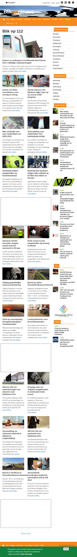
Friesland (56, 40)
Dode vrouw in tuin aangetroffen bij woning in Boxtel (38, 243)
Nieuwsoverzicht (4, 19)
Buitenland (54, 19)
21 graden (11, 2)
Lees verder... (22, 71)
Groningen (57, 46)
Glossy (34, 19)
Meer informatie (26, 554)
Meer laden (26, 533)
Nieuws (61, 19)
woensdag (57, 87)
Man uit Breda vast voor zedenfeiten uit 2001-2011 (11, 133)
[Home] (19, 12)
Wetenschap (46, 19)
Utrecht (55, 62)
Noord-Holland (58, 56)
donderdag (57, 90)
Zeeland (56, 65)
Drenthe (56, 34)
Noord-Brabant (58, 53)
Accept (66, 548)
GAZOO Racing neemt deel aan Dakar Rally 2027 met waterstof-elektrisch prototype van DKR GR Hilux (67, 278)
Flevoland (56, 37)
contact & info (46, 3)
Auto (8, 19)
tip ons (58, 3)
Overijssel (56, 59)
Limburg (56, 49)
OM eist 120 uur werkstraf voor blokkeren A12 (35, 433)
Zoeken (16, 23)
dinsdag (56, 83)
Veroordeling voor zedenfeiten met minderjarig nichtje (36, 133)
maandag (56, 80)
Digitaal (13, 19)
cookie (53, 3)
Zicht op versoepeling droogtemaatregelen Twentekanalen (12, 321)
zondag (56, 99)
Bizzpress (68, 19)
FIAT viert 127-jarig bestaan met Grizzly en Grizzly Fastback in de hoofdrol (67, 294)
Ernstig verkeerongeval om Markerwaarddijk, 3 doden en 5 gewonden (67, 127)
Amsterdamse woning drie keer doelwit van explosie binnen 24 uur (67, 166)
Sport (39, 19)
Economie (19, 19)
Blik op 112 (10, 23)
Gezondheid (27, 19)
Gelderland (57, 43)
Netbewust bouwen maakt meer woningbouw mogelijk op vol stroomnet (67, 141)
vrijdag (55, 93)
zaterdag (56, 96)
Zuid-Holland (58, 68)
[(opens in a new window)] (62, 3)
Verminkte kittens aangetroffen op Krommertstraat (10, 173)
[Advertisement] (26, 211)
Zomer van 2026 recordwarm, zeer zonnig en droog (10, 92)
